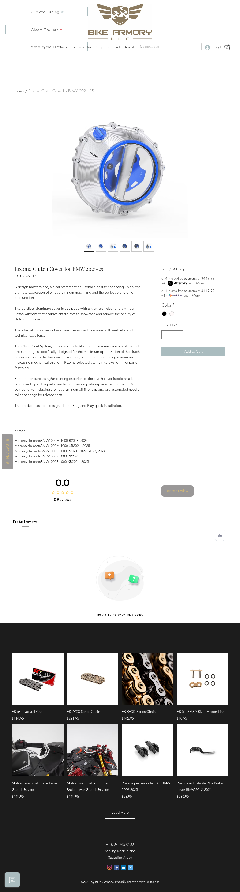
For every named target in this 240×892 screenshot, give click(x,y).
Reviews (7, 451)
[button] (227, 47)
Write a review (177, 491)
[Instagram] (109, 867)
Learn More (196, 283)
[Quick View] (38, 679)
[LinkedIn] (123, 867)
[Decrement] (165, 335)
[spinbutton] (172, 335)
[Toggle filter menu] (220, 535)
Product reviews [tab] (25, 522)
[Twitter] (130, 867)
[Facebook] (116, 867)
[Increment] (179, 335)
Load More (120, 812)
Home (19, 90)
